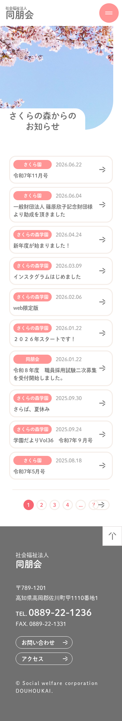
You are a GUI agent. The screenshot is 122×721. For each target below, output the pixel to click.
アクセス (32, 659)
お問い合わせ (38, 642)
